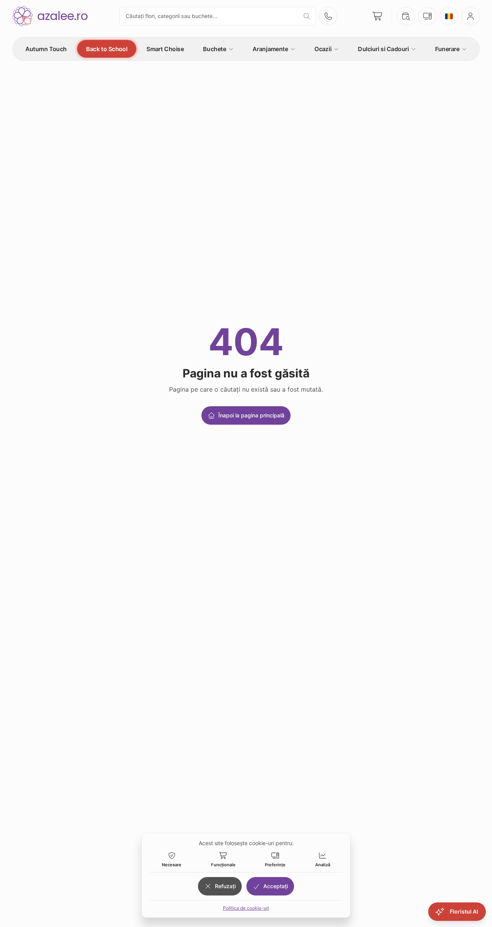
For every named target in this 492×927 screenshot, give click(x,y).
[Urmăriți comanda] (406, 16)
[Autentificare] (470, 16)
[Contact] (328, 16)
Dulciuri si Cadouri (383, 48)
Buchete (214, 48)
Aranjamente (270, 48)
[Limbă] (449, 16)
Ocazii (322, 48)
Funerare (447, 48)
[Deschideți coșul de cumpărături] (378, 16)
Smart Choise (165, 48)
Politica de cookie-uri (246, 908)
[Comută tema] (427, 16)
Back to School (107, 48)
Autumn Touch (46, 48)
